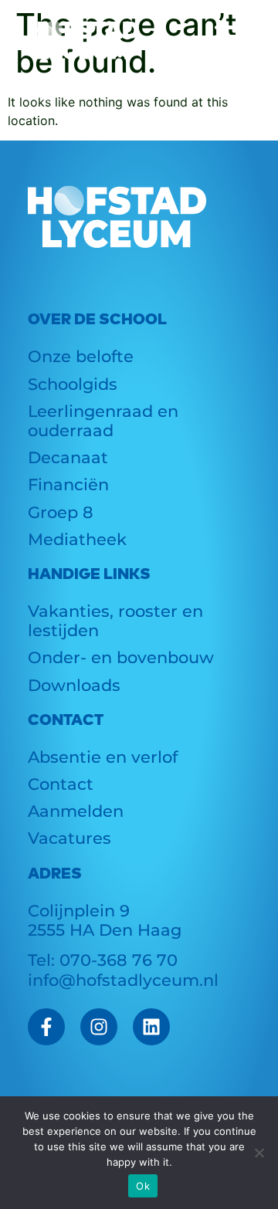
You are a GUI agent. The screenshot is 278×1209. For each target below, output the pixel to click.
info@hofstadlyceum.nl (123, 980)
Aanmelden (76, 811)
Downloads (74, 685)
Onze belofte (81, 356)
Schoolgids (72, 384)
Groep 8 (60, 512)
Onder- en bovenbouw (121, 657)
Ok (143, 1186)
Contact (60, 784)
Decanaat (68, 457)
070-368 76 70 (118, 960)
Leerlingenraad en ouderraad (103, 420)
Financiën (68, 484)
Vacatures (69, 838)
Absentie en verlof (103, 757)
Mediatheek (77, 539)
